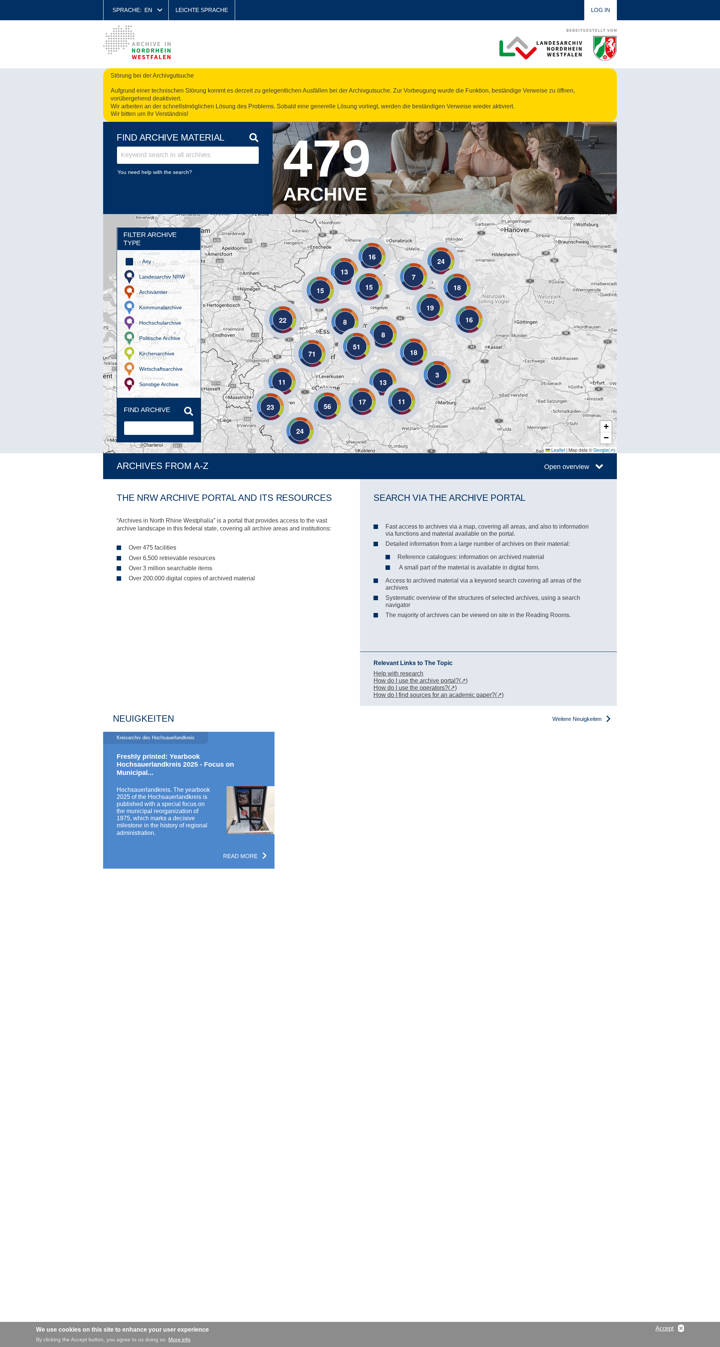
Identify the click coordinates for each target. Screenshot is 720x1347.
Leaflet (557, 450)
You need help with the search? (154, 172)
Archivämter (153, 292)
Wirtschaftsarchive (161, 369)
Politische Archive (159, 338)
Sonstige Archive (158, 384)
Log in (600, 10)
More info (179, 1340)
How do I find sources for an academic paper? (434, 695)
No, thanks (681, 1329)
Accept (665, 1328)
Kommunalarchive (160, 307)
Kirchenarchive (156, 354)
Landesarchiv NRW (162, 277)
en (148, 10)
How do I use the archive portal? (416, 680)
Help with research (398, 673)
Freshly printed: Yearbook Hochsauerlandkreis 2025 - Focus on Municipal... (175, 764)
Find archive (147, 410)
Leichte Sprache (202, 10)
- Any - (146, 261)
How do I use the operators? (411, 688)
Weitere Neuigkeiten (577, 719)
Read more (240, 856)
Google (600, 450)
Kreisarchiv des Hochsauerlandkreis (156, 737)
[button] (372, 323)
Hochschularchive (160, 323)
